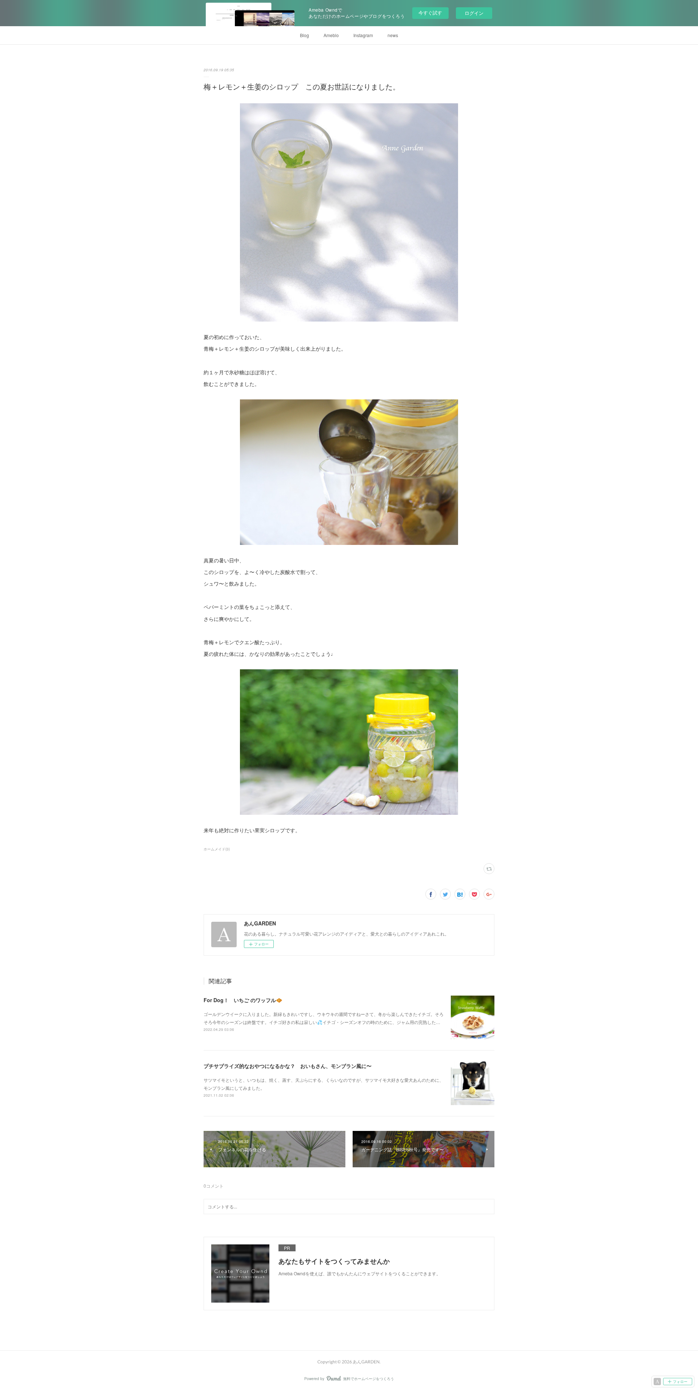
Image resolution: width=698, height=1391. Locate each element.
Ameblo (331, 35)
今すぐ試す (430, 12)
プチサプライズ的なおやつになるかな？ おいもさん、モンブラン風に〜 (288, 1065)
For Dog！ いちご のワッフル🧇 (243, 1000)
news (393, 35)
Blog (304, 35)
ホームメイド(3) (217, 849)
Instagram (363, 35)
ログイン (474, 12)
